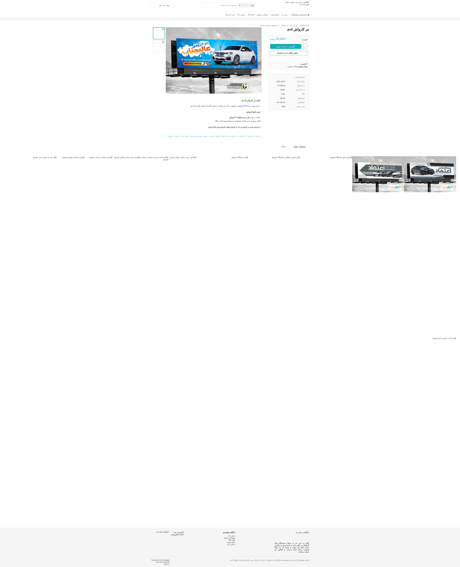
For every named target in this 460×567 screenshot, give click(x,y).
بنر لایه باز (293, 25)
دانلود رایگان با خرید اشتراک (287, 53)
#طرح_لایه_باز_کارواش (182, 136)
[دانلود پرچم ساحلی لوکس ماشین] (182, 246)
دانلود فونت (274, 15)
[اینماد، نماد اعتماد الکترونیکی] (176, 539)
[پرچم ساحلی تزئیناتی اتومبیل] (98, 246)
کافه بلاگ (250, 15)
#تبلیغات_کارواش (221, 136)
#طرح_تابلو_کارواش (196, 136)
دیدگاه (284, 147)
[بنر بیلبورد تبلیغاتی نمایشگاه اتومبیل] (274, 246)
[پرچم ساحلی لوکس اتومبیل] (71, 246)
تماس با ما (241, 15)
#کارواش (171, 136)
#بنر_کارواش (243, 136)
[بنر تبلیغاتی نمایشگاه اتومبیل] (378, 174)
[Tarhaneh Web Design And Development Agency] (160, 562)
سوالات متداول (262, 15)
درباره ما (285, 15)
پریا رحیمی (302, 66)
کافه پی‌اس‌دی (304, 25)
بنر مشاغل (284, 25)
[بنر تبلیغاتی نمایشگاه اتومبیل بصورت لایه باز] (430, 174)
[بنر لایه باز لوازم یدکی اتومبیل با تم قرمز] (31, 246)
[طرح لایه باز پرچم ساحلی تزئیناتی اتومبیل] (154, 246)
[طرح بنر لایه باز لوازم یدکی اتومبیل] (430, 427)
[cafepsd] (295, 5)
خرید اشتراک (230, 15)
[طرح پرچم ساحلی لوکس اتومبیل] (126, 246)
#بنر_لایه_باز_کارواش (254, 136)
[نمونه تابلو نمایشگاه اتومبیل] (326, 246)
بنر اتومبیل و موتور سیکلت (269, 25)
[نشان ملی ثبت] (160, 540)
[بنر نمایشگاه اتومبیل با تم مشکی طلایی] (222, 246)
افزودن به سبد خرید (285, 46)
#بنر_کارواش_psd (232, 136)
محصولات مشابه (299, 147)
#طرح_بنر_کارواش (209, 136)
